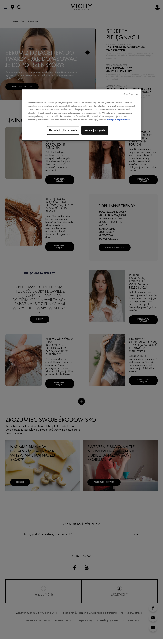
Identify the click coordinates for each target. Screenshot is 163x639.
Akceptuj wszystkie (94, 130)
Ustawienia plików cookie (63, 130)
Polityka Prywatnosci (118, 119)
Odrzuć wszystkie (130, 94)
